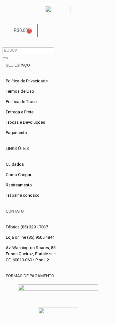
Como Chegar (18, 174)
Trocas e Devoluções (25, 122)
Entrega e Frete (20, 112)
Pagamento (16, 132)
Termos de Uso (20, 91)
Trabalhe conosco (23, 195)
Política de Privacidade (27, 81)
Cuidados (15, 164)
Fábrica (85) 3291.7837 (27, 227)
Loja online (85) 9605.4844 (30, 237)
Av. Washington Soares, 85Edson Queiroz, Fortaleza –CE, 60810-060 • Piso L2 (31, 253)
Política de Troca (21, 101)
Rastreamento (19, 185)
